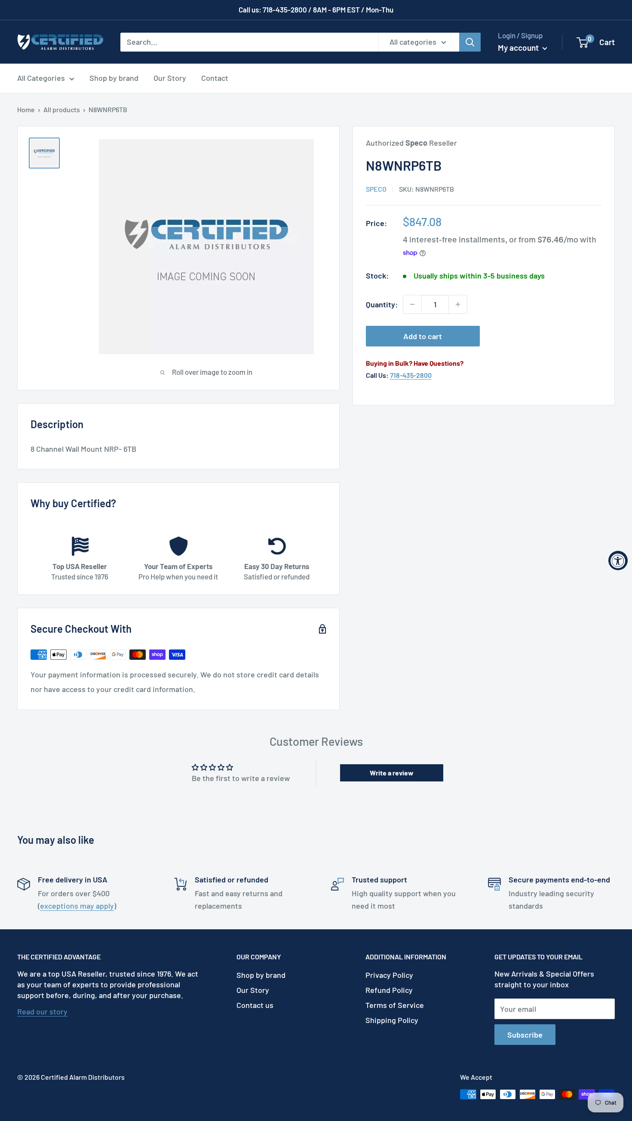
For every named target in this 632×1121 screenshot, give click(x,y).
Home (26, 109)
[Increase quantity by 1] (458, 304)
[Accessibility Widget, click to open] (618, 560)
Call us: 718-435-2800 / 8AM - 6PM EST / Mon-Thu (316, 9)
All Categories (41, 78)
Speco (376, 189)
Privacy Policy (389, 975)
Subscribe (525, 1034)
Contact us (254, 1005)
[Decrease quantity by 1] (412, 304)
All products (61, 109)
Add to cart (422, 336)
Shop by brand (113, 78)
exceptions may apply (77, 905)
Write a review (392, 773)
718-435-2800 (411, 375)
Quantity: (382, 304)
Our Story (169, 78)
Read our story (42, 1011)
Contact (214, 78)
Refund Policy (389, 990)
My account (519, 47)
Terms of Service (394, 1005)
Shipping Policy (391, 1020)
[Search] (470, 41)
